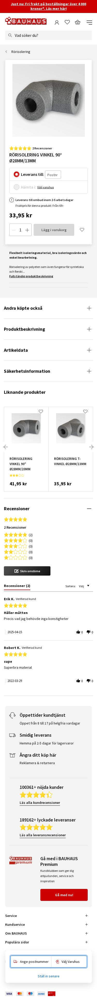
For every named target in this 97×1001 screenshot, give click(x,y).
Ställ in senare (48, 976)
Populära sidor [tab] (17, 942)
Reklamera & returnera (37, 763)
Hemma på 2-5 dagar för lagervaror (47, 743)
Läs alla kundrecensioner (40, 802)
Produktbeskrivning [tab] (24, 329)
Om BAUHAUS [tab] (16, 933)
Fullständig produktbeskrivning (31, 276)
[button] (27, 571)
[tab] (17, 586)
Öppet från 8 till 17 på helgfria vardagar (50, 723)
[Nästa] (91, 447)
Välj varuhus (45, 187)
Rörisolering (20, 51)
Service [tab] (11, 915)
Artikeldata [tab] (16, 350)
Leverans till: (32, 174)
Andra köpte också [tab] (23, 308)
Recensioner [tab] (16, 509)
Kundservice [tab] (15, 924)
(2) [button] (31, 534)
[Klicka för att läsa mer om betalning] (34, 994)
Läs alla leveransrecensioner (43, 835)
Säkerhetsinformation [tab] (27, 371)
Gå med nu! (64, 895)
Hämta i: (28, 187)
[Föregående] (6, 447)
